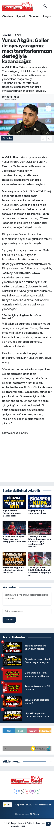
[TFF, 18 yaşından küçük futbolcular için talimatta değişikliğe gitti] (40, 559)
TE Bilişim (34, 814)
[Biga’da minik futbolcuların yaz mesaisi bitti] (14, 502)
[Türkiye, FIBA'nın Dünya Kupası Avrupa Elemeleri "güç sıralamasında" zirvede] (40, 528)
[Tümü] (50, 761)
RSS (9, 805)
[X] (21, 791)
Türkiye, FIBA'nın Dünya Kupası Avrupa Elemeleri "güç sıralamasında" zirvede (39, 542)
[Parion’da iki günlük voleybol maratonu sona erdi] (14, 559)
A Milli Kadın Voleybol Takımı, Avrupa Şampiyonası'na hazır (14, 539)
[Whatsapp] (37, 791)
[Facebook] (16, 791)
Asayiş (47, 16)
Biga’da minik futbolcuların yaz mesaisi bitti (12, 513)
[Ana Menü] (49, 6)
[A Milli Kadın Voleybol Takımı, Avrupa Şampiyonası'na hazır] (14, 528)
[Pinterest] (27, 791)
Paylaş (9, 138)
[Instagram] (32, 791)
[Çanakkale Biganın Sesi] (17, 6)
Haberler (6, 35)
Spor (18, 35)
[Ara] (45, 6)
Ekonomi (34, 16)
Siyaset (20, 16)
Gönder (9, 619)
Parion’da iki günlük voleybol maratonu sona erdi (13, 570)
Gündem (7, 16)
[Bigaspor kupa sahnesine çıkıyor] (40, 502)
